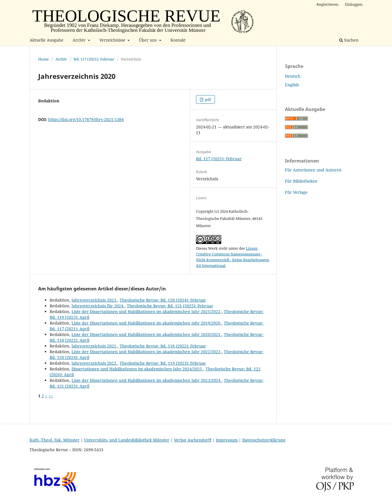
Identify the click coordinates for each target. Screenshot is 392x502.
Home (43, 59)
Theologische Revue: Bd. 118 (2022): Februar (163, 346)
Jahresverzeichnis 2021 (94, 346)
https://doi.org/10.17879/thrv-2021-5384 (86, 119)
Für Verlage (296, 192)
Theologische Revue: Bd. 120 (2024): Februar (163, 300)
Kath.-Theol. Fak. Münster (54, 440)
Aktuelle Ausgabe (46, 40)
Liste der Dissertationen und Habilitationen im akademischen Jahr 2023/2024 (146, 380)
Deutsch (292, 76)
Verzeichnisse (113, 40)
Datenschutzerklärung (264, 440)
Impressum (227, 440)
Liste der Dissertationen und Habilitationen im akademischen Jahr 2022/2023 (146, 351)
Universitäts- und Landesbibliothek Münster (126, 440)
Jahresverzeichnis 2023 (94, 300)
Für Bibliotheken (301, 181)
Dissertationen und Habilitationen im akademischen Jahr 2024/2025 (137, 369)
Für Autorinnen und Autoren (313, 170)
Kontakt (178, 40)
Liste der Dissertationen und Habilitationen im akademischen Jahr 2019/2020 (146, 323)
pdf (207, 99)
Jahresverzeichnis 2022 (94, 363)
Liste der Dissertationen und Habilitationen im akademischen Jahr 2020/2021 (146, 334)
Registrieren (327, 4)
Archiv (80, 40)
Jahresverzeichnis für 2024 (98, 305)
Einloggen (353, 4)
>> (50, 396)
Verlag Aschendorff (192, 440)
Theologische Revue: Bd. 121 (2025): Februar (170, 305)
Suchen (350, 40)
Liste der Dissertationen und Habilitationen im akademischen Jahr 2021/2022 (146, 311)
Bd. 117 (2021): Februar (94, 59)
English (292, 84)
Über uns (148, 40)
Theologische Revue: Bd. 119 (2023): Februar (163, 363)
